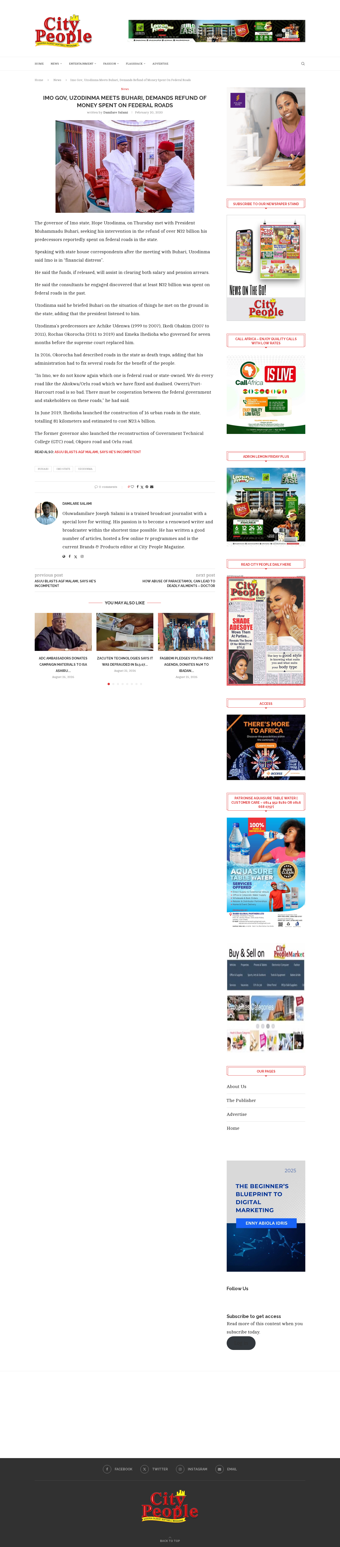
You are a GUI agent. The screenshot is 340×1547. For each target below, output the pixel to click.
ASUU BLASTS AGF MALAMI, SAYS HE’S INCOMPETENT (98, 452)
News (55, 63)
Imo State (63, 469)
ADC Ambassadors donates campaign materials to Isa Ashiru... (63, 664)
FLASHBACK (134, 63)
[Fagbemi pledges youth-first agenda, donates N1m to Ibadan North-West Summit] (186, 632)
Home (39, 63)
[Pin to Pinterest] (146, 487)
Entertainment (81, 63)
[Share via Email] (151, 487)
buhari (43, 469)
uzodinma (85, 469)
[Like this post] (132, 487)
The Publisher (241, 1100)
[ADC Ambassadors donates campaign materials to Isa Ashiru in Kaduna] (63, 632)
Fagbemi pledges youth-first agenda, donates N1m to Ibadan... (186, 664)
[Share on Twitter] (142, 487)
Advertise (160, 63)
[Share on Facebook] (138, 487)
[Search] (303, 63)
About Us (236, 1086)
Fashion (109, 63)
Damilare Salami (115, 112)
